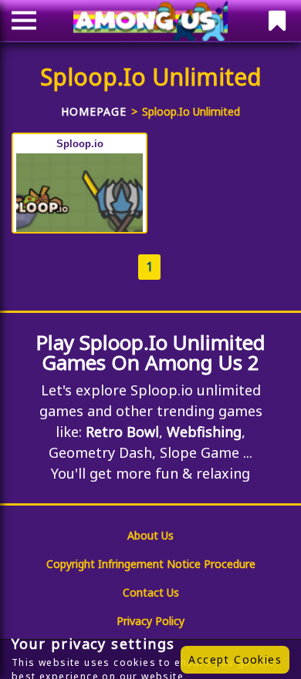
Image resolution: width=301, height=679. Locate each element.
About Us (150, 535)
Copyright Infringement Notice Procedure (150, 563)
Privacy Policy (150, 620)
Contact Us (151, 592)
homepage (94, 111)
